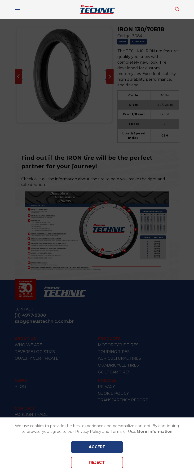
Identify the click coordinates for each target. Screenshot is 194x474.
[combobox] (177, 9)
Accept (97, 447)
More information (154, 431)
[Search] (177, 9)
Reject (97, 462)
